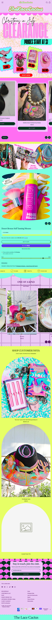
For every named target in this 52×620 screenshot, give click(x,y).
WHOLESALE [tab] (4, 263)
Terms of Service (30, 599)
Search (28, 597)
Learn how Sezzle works (32, 595)
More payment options (26, 248)
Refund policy (30, 601)
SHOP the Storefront (5, 603)
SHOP (2, 595)
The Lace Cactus (8, 605)
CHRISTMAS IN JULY (6, 593)
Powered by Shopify (5, 606)
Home (28, 591)
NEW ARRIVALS (4, 591)
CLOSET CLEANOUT (6, 601)
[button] (47, 2)
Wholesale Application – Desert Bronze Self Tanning (27, 266)
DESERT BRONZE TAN (6, 597)
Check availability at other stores (8, 253)
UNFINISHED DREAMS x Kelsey (8, 599)
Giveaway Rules (30, 593)
